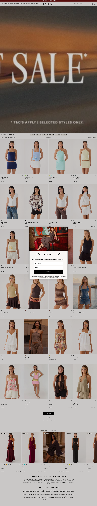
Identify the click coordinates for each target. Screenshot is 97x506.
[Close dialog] (66, 228)
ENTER (48, 272)
